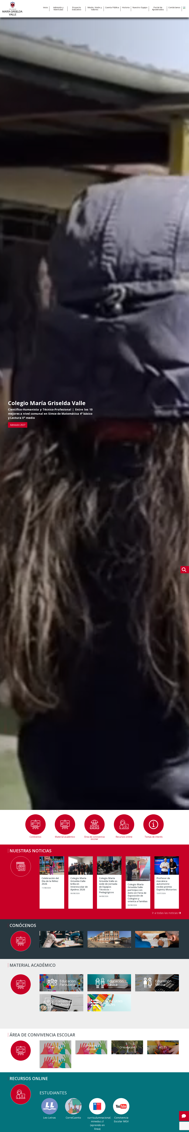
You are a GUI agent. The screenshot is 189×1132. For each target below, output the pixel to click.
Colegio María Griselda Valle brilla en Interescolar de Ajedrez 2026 (79, 884)
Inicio (45, 7)
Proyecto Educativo (76, 8)
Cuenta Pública (112, 7)
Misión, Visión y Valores (94, 8)
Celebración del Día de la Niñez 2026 (50, 881)
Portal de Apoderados (158, 8)
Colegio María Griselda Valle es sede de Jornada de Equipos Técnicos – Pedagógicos (108, 885)
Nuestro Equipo (139, 7)
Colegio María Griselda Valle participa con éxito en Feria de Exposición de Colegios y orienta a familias (137, 893)
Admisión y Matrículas (58, 8)
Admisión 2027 (17, 424)
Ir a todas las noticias (165, 913)
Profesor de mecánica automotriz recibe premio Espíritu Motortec (166, 884)
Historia (126, 7)
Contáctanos (174, 7)
